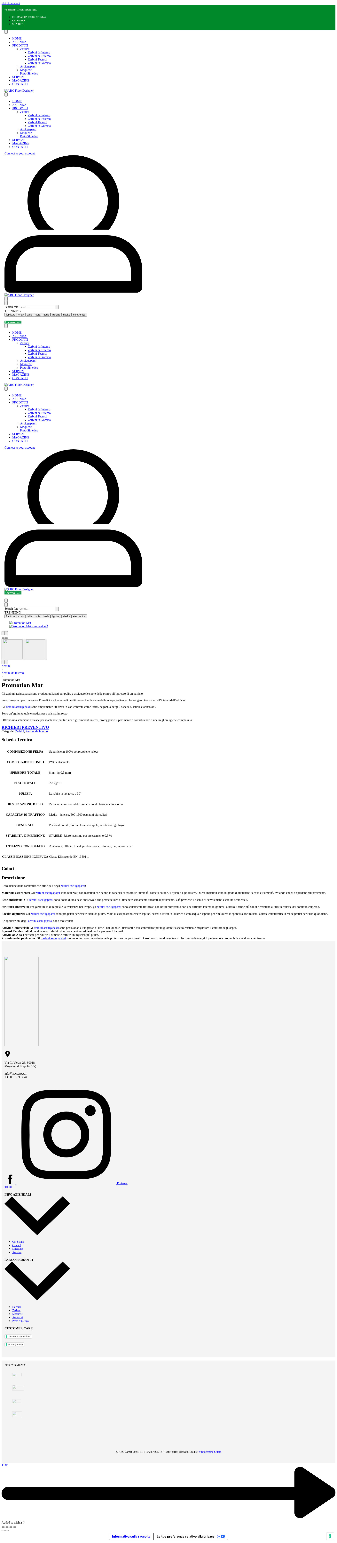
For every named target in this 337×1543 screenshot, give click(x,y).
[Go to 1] (13, 649)
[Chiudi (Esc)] (14, 1527)
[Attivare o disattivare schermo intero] (7, 1527)
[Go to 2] (35, 649)
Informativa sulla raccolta (131, 1536)
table (29, 314)
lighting (56, 314)
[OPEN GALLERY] (20, 622)
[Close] (6, 303)
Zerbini (6, 665)
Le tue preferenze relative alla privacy (186, 1536)
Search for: (11, 307)
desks (66, 314)
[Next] (6, 633)
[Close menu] (6, 94)
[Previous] (3, 633)
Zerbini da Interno (13, 672)
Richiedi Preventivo (25, 727)
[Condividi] (10, 1527)
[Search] (6, 299)
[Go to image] (3, 638)
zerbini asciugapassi (18, 706)
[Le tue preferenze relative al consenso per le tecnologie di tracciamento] (330, 1536)
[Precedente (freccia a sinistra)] (3, 1530)
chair (21, 314)
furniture (10, 314)
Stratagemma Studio (210, 1451)
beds (46, 314)
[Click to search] (57, 307)
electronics (79, 314)
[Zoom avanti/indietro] (3, 1527)
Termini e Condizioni (19, 1336)
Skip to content (11, 3)
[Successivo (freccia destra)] (7, 1530)
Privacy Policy (15, 1344)
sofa (37, 314)
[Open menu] (6, 32)
